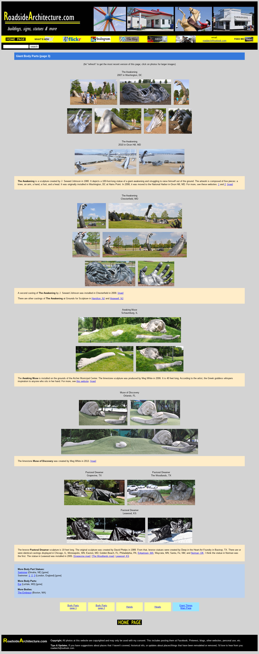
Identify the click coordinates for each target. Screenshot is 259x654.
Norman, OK (197, 553)
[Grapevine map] (81, 556)
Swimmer (22, 572)
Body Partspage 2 (101, 606)
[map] (230, 184)
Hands (129, 607)
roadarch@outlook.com (214, 40)
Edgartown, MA (145, 553)
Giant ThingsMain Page (185, 606)
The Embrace (25, 592)
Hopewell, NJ (116, 298)
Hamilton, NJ (98, 298)
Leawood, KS (122, 556)
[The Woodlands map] (103, 556)
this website (82, 381)
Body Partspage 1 (73, 606)
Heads (158, 607)
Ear (19, 584)
